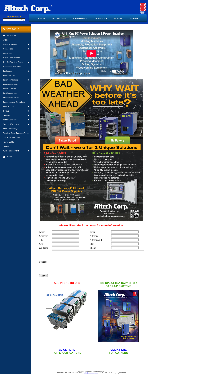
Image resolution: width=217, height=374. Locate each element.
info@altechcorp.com (91, 373)
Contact (118, 18)
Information (101, 18)
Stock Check (60, 18)
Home (42, 18)
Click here (67, 349)
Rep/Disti (134, 18)
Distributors (81, 18)
